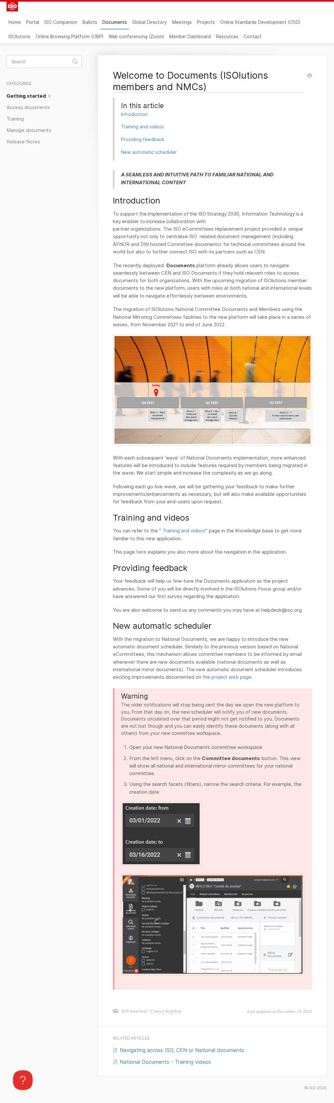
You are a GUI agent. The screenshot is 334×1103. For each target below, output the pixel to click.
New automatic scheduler (149, 152)
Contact (253, 36)
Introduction (134, 114)
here (141, 552)
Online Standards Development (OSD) (260, 22)
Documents (114, 22)
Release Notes (23, 142)
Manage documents (29, 130)
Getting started (27, 96)
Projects (206, 22)
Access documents (28, 107)
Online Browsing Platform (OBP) (69, 36)
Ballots (90, 22)
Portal (32, 22)
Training (15, 119)
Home (14, 22)
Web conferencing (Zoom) (136, 36)
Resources (227, 36)
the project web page (227, 677)
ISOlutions (19, 36)
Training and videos (142, 126)
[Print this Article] (309, 76)
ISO (312, 1087)
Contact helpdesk (165, 1011)
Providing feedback (142, 139)
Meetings (182, 22)
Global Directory (149, 22)
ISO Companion (60, 22)
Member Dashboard (190, 36)
